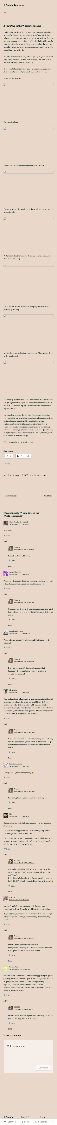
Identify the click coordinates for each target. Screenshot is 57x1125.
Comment (43, 1067)
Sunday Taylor (14, 967)
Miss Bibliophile (15, 572)
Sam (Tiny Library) (15, 764)
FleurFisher (13, 690)
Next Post (48, 495)
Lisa (10, 814)
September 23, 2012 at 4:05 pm (24, 938)
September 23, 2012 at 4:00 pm (24, 732)
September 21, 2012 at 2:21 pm (19, 899)
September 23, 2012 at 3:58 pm (24, 661)
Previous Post (11, 495)
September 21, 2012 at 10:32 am (19, 633)
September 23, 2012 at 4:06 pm (24, 1009)
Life (31, 475)
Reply (5, 541)
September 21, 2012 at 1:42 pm (19, 816)
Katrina (12, 897)
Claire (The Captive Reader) (18, 522)
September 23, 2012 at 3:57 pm (24, 602)
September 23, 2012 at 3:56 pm (24, 549)
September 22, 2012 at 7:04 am (19, 969)
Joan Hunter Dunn (16, 631)
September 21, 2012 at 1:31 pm (19, 766)
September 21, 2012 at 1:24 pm (19, 692)
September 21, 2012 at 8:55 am (19, 574)
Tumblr (24, 1117)
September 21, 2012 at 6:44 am (19, 524)
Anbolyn (17, 547)
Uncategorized (40, 475)
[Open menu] (5, 12)
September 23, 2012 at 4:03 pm (24, 863)
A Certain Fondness (14, 4)
